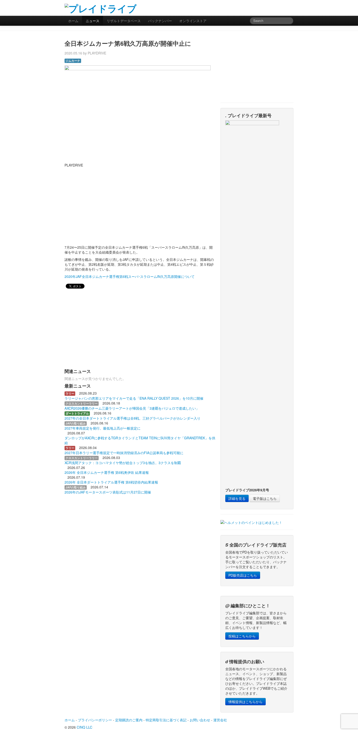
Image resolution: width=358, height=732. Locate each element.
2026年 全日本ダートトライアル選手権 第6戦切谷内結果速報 (111, 482)
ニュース (92, 20)
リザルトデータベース (124, 20)
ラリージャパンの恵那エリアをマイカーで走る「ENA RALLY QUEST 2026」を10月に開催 (134, 398)
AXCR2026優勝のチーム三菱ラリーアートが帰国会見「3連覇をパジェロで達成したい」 (132, 408)
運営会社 (220, 719)
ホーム (73, 20)
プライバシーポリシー (95, 719)
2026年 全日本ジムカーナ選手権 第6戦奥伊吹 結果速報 (107, 472)
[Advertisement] (236, 7)
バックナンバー (160, 20)
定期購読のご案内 (128, 719)
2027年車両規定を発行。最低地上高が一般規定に (103, 428)
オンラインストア (193, 20)
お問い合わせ (200, 719)
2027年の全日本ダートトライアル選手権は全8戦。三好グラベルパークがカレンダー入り (132, 418)
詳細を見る (236, 498)
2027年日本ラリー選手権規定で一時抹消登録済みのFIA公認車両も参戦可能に (124, 452)
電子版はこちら (265, 498)
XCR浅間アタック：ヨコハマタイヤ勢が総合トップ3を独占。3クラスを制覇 (123, 462)
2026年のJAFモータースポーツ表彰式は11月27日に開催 (108, 492)
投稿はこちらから (242, 636)
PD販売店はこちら (242, 575)
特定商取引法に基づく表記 (166, 719)
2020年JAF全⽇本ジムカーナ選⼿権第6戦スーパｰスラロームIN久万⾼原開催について (130, 276)
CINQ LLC (84, 727)
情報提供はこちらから (245, 701)
